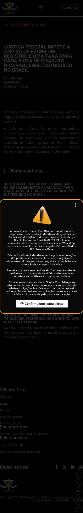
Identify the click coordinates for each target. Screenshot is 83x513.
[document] (41, 256)
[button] (77, 205)
